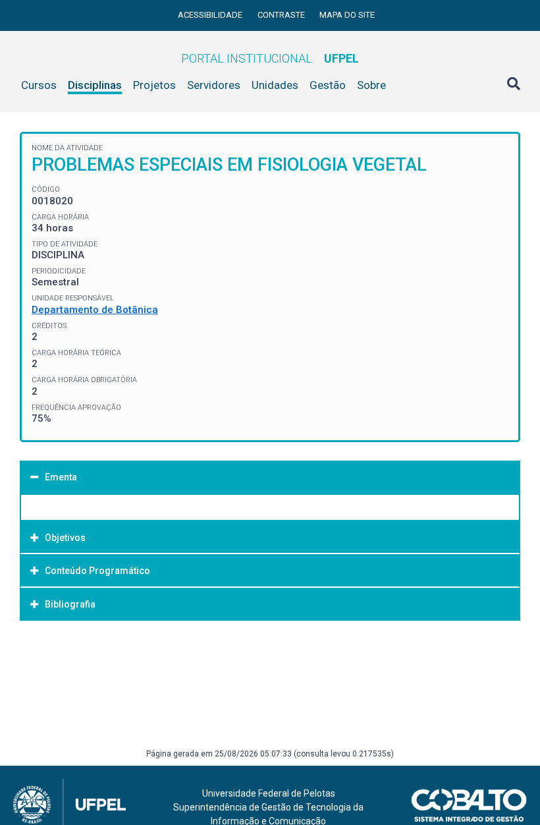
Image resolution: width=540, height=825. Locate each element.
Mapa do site (347, 15)
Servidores (213, 85)
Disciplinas (95, 85)
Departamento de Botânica (95, 310)
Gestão (328, 85)
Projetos (154, 85)
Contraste (282, 15)
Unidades (275, 85)
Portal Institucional (270, 58)
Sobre (371, 85)
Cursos (39, 85)
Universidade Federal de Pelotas (268, 793)
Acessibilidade (211, 15)
